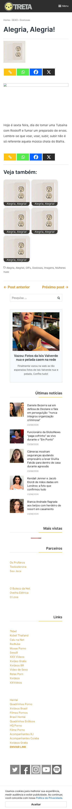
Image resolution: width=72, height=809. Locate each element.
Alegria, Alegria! (15, 267)
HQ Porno (16, 725)
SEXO (15, 20)
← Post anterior (16, 287)
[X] (49, 72)
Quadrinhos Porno (21, 704)
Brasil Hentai (18, 717)
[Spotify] (57, 773)
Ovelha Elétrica (19, 592)
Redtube (15, 644)
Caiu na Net (17, 639)
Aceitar (36, 804)
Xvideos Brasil (18, 708)
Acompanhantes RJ (22, 734)
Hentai (14, 700)
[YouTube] (46, 773)
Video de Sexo (19, 669)
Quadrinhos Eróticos (22, 721)
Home (6, 20)
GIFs (28, 267)
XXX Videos (17, 656)
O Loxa (14, 597)
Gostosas (25, 20)
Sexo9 (14, 652)
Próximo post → (55, 287)
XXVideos (16, 682)
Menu (65, 5)
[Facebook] (36, 72)
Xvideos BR (17, 665)
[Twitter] (15, 773)
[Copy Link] (10, 72)
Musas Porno (18, 648)
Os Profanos (17, 562)
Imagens (49, 267)
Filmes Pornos (19, 712)
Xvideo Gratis (18, 661)
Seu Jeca (15, 571)
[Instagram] (36, 773)
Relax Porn (16, 674)
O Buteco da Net (20, 588)
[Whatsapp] (23, 72)
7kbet (13, 631)
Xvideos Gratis (19, 742)
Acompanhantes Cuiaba (24, 738)
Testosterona (18, 566)
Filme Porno (17, 730)
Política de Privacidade (49, 797)
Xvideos (15, 678)
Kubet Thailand (19, 635)
